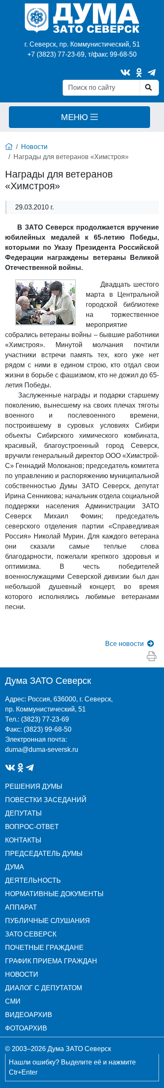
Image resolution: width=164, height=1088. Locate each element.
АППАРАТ (21, 907)
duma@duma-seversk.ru (41, 749)
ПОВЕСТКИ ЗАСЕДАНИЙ (46, 799)
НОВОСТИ (21, 974)
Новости (34, 146)
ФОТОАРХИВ (26, 1028)
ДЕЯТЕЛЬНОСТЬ (33, 880)
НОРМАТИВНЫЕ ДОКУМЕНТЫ (54, 893)
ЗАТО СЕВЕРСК (30, 934)
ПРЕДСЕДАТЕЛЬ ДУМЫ (43, 853)
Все (124, 643)
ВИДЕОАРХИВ (28, 1014)
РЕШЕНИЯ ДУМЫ (33, 786)
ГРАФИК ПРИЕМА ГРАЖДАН (51, 961)
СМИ (13, 1001)
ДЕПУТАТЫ (23, 813)
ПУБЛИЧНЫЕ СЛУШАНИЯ (47, 920)
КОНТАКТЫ (23, 840)
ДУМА (14, 867)
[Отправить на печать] (151, 656)
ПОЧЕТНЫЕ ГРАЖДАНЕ (44, 947)
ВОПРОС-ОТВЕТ (32, 826)
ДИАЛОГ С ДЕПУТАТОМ (43, 987)
